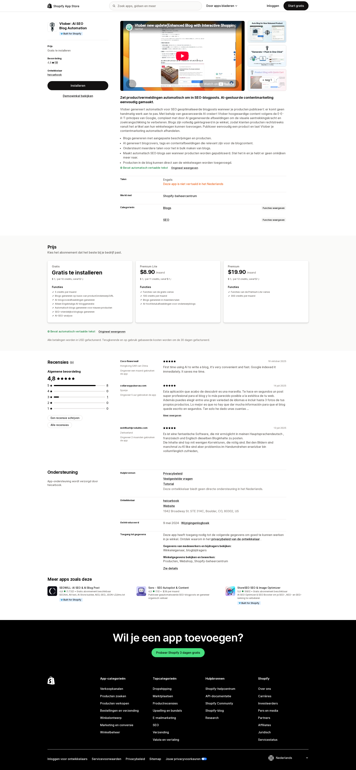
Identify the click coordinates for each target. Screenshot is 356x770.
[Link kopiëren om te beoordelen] (140, 361)
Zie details (170, 568)
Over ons (264, 689)
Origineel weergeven (184, 167)
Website (169, 506)
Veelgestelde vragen (178, 479)
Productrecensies (165, 703)
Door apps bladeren (220, 6)
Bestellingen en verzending (119, 710)
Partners (264, 718)
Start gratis (296, 6)
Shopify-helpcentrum (220, 689)
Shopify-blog (214, 710)
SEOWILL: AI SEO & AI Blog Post (79, 587)
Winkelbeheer (110, 732)
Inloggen (273, 6)
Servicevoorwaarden (106, 759)
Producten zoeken (113, 696)
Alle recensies (60, 424)
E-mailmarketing (164, 718)
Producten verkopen (114, 703)
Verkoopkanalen (111, 689)
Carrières (264, 696)
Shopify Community (219, 703)
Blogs (167, 208)
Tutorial (168, 484)
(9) (56, 62)
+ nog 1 (267, 79)
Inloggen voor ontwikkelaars (67, 759)
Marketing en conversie (116, 725)
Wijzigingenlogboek (195, 523)
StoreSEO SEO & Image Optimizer (258, 587)
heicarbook (54, 74)
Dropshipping (162, 689)
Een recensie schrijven (65, 417)
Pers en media (268, 710)
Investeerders (268, 703)
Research (212, 718)
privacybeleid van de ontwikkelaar (235, 539)
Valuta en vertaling (166, 739)
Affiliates (264, 725)
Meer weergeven (172, 415)
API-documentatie (218, 696)
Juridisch (264, 732)
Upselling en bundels (167, 710)
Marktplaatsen (163, 696)
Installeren (78, 86)
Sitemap (155, 759)
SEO (166, 220)
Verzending (161, 732)
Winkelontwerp (111, 718)
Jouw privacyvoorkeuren (183, 759)
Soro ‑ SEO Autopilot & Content (168, 587)
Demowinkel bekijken (78, 96)
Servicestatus (267, 739)
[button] (89, 594)
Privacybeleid (172, 473)
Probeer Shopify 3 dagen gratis (178, 652)
